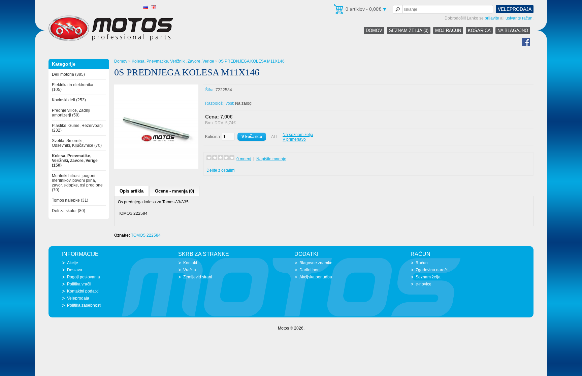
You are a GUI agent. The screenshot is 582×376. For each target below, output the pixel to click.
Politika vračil (79, 284)
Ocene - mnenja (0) (174, 191)
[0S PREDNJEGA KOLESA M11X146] (156, 167)
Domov (374, 30)
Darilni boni (310, 270)
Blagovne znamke (315, 263)
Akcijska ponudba (315, 277)
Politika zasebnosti (84, 305)
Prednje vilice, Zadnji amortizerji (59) (71, 112)
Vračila (189, 270)
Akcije (72, 263)
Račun (422, 263)
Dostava (74, 270)
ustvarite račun (519, 18)
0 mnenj (243, 159)
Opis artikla (131, 191)
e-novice (423, 284)
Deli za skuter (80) (68, 210)
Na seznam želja (298, 134)
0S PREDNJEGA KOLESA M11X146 (252, 61)
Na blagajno (512, 30)
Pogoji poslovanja (83, 277)
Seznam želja (428, 277)
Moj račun (448, 30)
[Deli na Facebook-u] (526, 44)
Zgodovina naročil (432, 270)
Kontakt (190, 263)
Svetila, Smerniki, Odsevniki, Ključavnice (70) (77, 143)
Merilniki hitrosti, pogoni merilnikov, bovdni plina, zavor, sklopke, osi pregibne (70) (77, 182)
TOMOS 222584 (146, 235)
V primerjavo (294, 139)
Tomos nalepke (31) (70, 200)
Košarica (479, 30)
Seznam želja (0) (408, 30)
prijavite (492, 18)
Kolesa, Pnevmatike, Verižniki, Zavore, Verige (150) (75, 160)
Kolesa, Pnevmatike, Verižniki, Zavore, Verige (173, 61)
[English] (153, 7)
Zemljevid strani (197, 277)
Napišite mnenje (271, 159)
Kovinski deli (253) (69, 100)
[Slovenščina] (145, 7)
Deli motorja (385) (68, 74)
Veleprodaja (514, 9)
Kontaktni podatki (83, 291)
